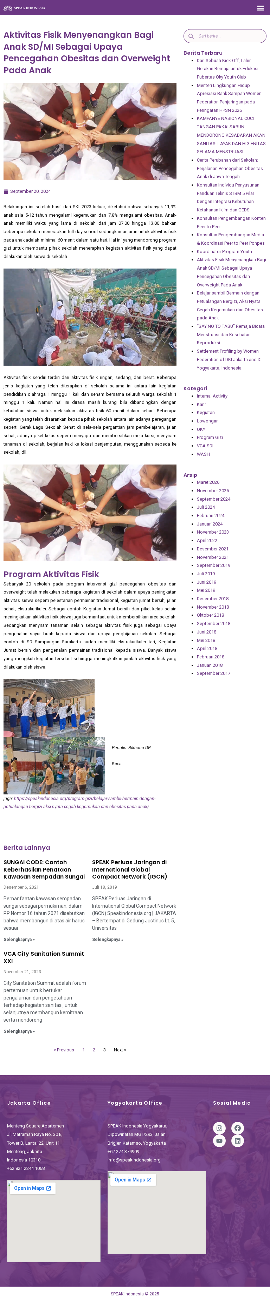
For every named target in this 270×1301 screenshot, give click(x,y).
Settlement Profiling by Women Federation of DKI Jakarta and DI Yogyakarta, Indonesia (229, 359)
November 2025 (213, 490)
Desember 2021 (213, 548)
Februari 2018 (210, 656)
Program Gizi (210, 437)
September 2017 (213, 673)
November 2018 (213, 607)
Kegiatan (206, 412)
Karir (201, 404)
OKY (201, 429)
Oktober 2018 (210, 615)
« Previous (64, 1049)
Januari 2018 (210, 665)
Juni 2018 (206, 632)
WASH (203, 454)
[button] (260, 7)
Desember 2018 (213, 598)
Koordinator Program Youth (224, 251)
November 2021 (213, 557)
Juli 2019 (206, 573)
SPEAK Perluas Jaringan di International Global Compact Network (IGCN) (129, 869)
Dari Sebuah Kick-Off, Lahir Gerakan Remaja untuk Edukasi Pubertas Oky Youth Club (227, 69)
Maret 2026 (208, 482)
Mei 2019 (206, 590)
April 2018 (207, 648)
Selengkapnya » (19, 939)
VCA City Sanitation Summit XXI (44, 957)
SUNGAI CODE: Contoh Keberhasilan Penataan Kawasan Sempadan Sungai (44, 869)
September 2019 (213, 565)
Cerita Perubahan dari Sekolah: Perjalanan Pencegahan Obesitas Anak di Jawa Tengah (230, 168)
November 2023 (213, 532)
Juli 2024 (206, 507)
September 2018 (213, 623)
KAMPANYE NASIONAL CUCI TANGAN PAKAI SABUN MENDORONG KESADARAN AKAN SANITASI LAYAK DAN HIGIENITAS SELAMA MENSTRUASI (231, 135)
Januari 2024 (210, 524)
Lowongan (208, 420)
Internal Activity (212, 396)
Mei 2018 (206, 640)
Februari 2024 (210, 515)
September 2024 (213, 499)
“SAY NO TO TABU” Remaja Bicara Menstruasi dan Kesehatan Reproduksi (231, 334)
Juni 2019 (206, 582)
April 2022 (207, 540)
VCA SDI (205, 445)
